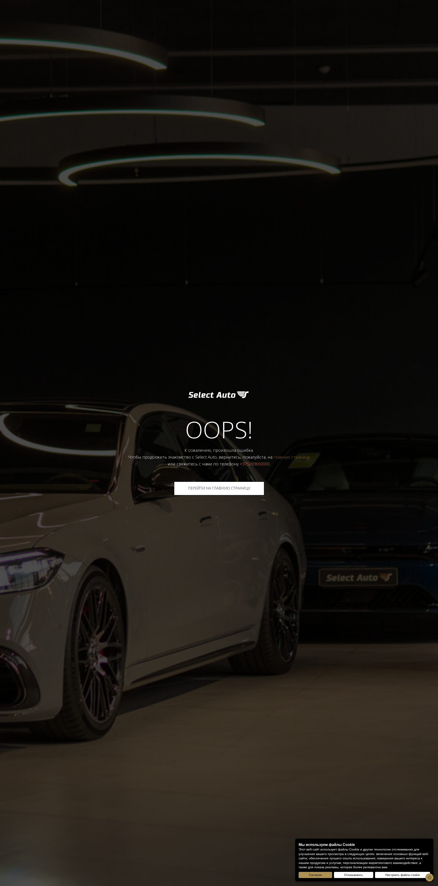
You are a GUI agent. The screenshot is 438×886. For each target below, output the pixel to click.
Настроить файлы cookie (402, 875)
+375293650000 (255, 464)
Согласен (315, 875)
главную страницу (292, 457)
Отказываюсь (353, 875)
